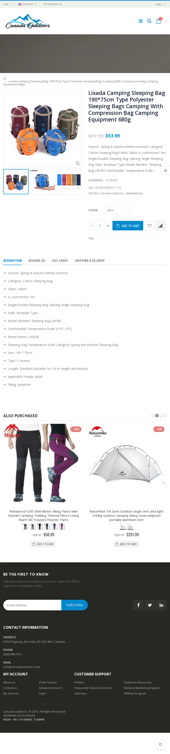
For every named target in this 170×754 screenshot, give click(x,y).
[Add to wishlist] (150, 225)
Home (5, 78)
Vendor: (93, 193)
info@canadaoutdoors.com (21, 667)
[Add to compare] (160, 225)
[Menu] (141, 21)
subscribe (74, 605)
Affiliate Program (135, 693)
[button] (153, 415)
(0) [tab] (37, 260)
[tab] (12, 260)
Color (93, 210)
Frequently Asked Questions (93, 688)
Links (158, 4)
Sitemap (79, 693)
